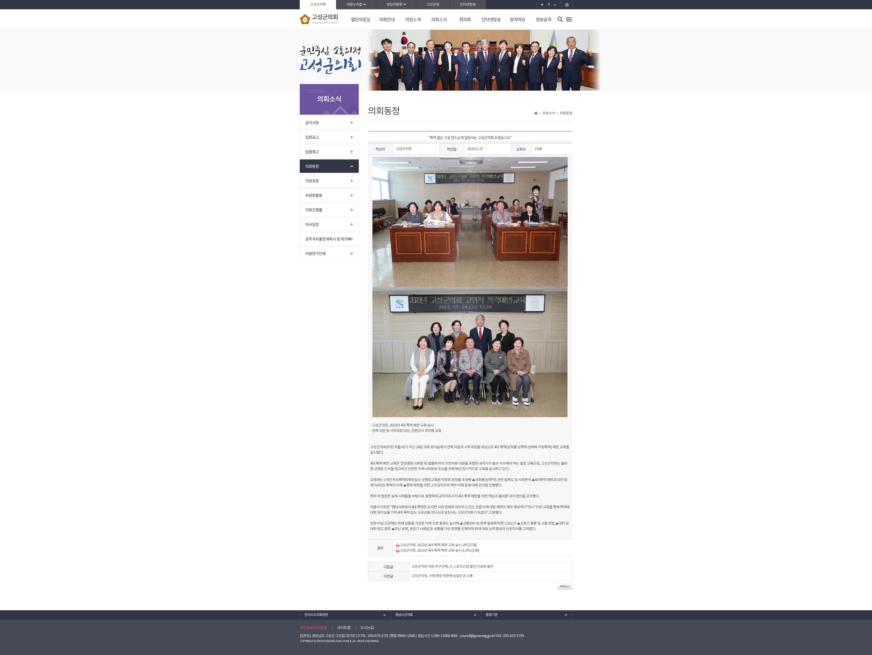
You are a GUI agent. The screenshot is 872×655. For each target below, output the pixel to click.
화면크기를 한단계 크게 (540, 4)
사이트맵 (343, 628)
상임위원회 (394, 4)
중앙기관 (492, 615)
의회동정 (312, 166)
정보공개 (543, 19)
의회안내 (386, 19)
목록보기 (565, 586)
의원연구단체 (315, 253)
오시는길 (367, 628)
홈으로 (536, 113)
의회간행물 (313, 210)
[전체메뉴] (569, 19)
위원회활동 (313, 195)
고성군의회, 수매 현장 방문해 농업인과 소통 (442, 576)
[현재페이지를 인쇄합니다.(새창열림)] (566, 4)
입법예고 (312, 151)
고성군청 (432, 4)
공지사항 (312, 122)
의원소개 (413, 19)
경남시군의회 (404, 615)
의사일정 (312, 224)
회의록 (465, 19)
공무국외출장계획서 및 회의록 (328, 239)
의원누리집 (354, 4)
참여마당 (517, 19)
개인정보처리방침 (313, 628)
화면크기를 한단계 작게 (556, 4)
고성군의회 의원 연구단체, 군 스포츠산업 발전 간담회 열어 (452, 567)
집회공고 (312, 137)
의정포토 (312, 181)
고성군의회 (318, 4)
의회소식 (439, 19)
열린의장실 (360, 19)
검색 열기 (560, 19)
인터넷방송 (468, 4)
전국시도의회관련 (316, 615)
